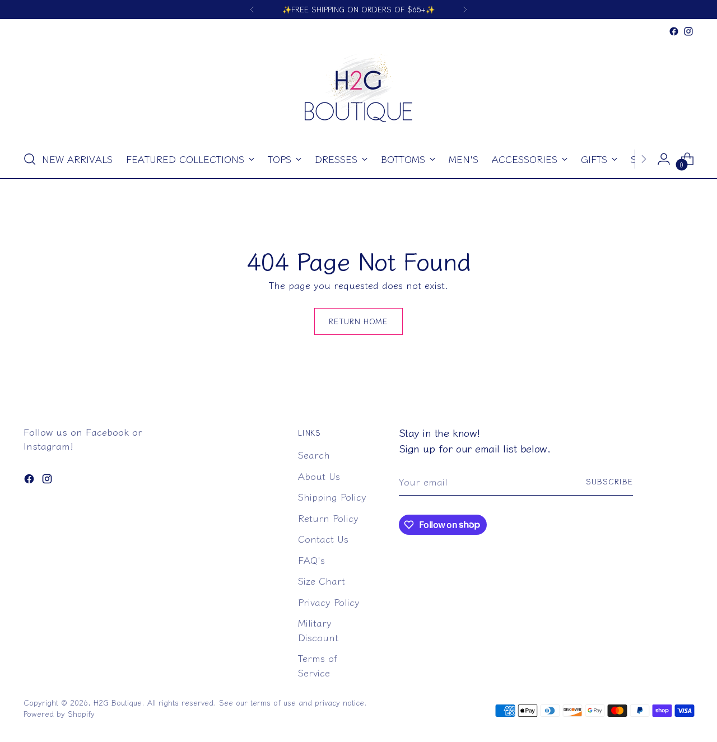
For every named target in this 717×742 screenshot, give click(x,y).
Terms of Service (317, 665)
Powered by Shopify (59, 713)
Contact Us (323, 538)
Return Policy (328, 518)
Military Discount (318, 629)
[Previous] (252, 9)
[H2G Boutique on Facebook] (674, 31)
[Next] (465, 9)
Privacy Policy (329, 602)
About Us (319, 476)
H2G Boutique (118, 702)
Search (314, 454)
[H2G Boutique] (358, 89)
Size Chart (321, 580)
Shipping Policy (332, 496)
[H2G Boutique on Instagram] (688, 31)
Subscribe (609, 481)
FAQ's (311, 560)
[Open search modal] (29, 159)
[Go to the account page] (664, 159)
